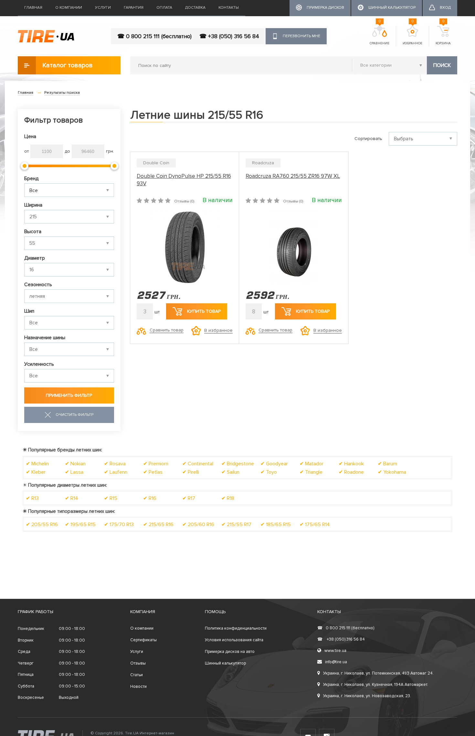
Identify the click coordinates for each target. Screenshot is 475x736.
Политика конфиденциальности (236, 628)
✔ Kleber (36, 472)
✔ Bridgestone (237, 463)
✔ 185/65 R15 (275, 524)
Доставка (195, 7)
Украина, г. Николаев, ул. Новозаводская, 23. (367, 695)
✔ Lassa (74, 472)
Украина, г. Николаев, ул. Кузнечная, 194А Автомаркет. (375, 684)
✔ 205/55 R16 (42, 524)
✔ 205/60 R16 (198, 524)
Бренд (31, 178)
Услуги (103, 7)
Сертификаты (143, 640)
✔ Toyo (268, 472)
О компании (68, 7)
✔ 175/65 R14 (315, 524)
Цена (30, 136)
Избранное (412, 35)
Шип (29, 311)
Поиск (442, 65)
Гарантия (133, 7)
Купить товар (204, 311)
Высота (32, 231)
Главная (33, 7)
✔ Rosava (115, 463)
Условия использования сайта (234, 640)
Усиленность (39, 364)
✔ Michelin (37, 463)
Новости (138, 686)
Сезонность (38, 284)
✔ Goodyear (274, 463)
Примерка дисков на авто (230, 651)
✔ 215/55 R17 (236, 524)
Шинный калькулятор (225, 663)
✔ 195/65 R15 (80, 524)
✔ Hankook (351, 463)
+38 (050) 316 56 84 (341, 639)
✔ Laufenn (115, 472)
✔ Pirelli (190, 472)
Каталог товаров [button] (67, 65)
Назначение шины (44, 337)
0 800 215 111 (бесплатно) (345, 628)
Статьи (136, 674)
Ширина (33, 205)
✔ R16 (149, 498)
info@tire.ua (336, 662)
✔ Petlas (153, 472)
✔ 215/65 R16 (158, 524)
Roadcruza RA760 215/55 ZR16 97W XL (293, 176)
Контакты (228, 7)
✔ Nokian (75, 463)
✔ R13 (32, 498)
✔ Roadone (351, 472)
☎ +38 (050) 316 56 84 (229, 36)
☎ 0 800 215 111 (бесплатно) (154, 36)
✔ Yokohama (392, 472)
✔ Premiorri (155, 463)
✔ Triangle (311, 472)
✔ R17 (188, 498)
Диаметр (34, 258)
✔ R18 (227, 498)
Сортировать (368, 138)
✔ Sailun (230, 472)
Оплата (164, 7)
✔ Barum (387, 463)
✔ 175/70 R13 (119, 524)
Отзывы (138, 663)
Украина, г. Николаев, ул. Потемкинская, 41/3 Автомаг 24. (378, 673)
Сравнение (379, 35)
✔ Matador (311, 463)
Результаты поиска (62, 92)
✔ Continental (197, 463)
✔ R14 (71, 498)
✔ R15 (110, 498)
